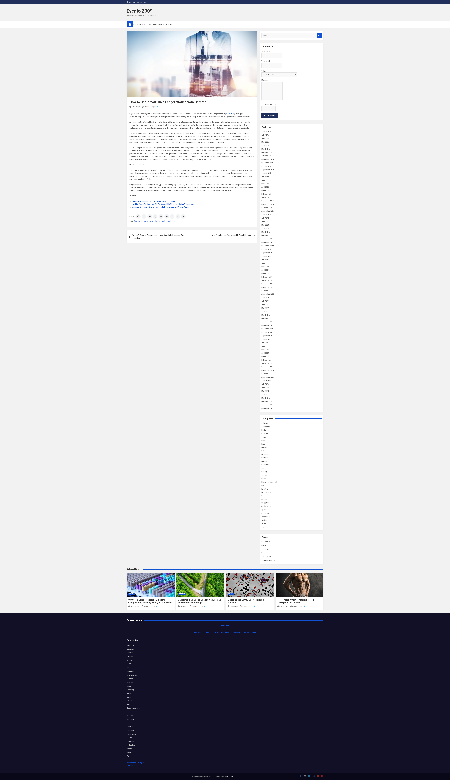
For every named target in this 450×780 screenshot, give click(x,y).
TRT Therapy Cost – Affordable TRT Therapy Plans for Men (295, 601)
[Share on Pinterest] (161, 216)
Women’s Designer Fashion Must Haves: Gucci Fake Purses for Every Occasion (158, 236)
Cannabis (265, 434)
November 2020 (267, 370)
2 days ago (184, 606)
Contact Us (265, 542)
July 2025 (265, 177)
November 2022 (267, 287)
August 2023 (266, 256)
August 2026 (266, 132)
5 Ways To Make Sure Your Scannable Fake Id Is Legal (230, 235)
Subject (264, 71)
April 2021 (265, 353)
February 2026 (266, 152)
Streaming (265, 513)
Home (263, 545)
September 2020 (267, 377)
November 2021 (267, 329)
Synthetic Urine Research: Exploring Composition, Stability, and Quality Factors (150, 601)
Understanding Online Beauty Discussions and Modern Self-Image (199, 601)
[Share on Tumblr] (172, 216)
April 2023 (265, 270)
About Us (265, 549)
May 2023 (265, 266)
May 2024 (265, 225)
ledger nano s (146, 221)
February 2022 (266, 318)
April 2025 (265, 187)
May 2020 (265, 391)
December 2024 (267, 201)
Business (137, 221)
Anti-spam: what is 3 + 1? (271, 105)
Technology (265, 517)
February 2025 (266, 194)
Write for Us (266, 557)
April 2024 (265, 228)
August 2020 (266, 381)
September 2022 (267, 294)
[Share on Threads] (178, 216)
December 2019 (267, 408)
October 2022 (266, 291)
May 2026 (265, 142)
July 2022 (265, 301)
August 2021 (266, 339)
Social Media (266, 506)
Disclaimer (265, 553)
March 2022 (265, 315)
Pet (262, 496)
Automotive (265, 427)
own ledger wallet (158, 221)
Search (319, 35)
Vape (263, 527)
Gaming (264, 472)
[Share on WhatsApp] (155, 216)
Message (264, 80)
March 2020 (265, 398)
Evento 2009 (140, 11)
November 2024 (267, 204)
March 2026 (265, 149)
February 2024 (266, 235)
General (264, 475)
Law (263, 485)
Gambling (265, 465)
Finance (264, 461)
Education (265, 447)
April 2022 (265, 311)
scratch (168, 221)
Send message (270, 116)
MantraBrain (228, 776)
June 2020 (265, 388)
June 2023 (265, 263)
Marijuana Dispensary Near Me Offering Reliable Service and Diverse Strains (160, 207)
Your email (265, 61)
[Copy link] (183, 216)
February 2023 (266, 277)
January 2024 (266, 239)
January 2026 (266, 156)
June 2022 (265, 305)
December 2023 (267, 242)
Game (263, 468)
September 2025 (267, 170)
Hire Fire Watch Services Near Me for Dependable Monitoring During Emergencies (163, 204)
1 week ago (234, 606)
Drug (263, 444)
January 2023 (266, 280)
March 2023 (265, 273)
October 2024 (266, 208)
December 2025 (267, 159)
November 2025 (267, 163)
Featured (264, 458)
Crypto (264, 437)
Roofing (264, 499)
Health (263, 478)
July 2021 (265, 343)
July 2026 (265, 135)
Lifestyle (264, 489)
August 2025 (266, 173)
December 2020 (267, 367)
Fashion (264, 454)
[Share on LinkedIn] (149, 216)
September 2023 (267, 253)
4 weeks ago (284, 606)
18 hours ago (135, 606)
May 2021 (265, 349)
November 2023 (267, 246)
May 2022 (265, 308)
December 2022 (267, 284)
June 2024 (265, 222)
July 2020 (265, 384)
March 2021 (265, 356)
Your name (265, 51)
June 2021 (265, 346)
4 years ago (136, 107)
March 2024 (265, 232)
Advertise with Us (268, 560)
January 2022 (266, 322)
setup (174, 221)
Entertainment (266, 451)
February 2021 (266, 360)
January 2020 (266, 405)
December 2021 (267, 325)
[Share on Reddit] (166, 216)
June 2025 (265, 180)
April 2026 (265, 145)
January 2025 (266, 197)
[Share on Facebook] (138, 216)
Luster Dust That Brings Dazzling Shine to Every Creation (153, 201)
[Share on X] (144, 216)
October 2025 (266, 166)
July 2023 (265, 260)
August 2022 (266, 298)
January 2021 (266, 363)
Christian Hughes (150, 107)
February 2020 (266, 401)
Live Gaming (266, 492)
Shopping (265, 503)
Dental (263, 440)
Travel (263, 524)
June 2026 (265, 139)
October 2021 (266, 332)
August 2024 (266, 215)
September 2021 (267, 336)
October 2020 (266, 374)
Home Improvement (269, 482)
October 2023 (266, 249)
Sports (264, 510)
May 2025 (265, 183)
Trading (264, 520)
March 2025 (265, 190)
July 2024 (265, 218)
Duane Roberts (149, 606)
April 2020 (265, 395)
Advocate (265, 423)
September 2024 (267, 211)
